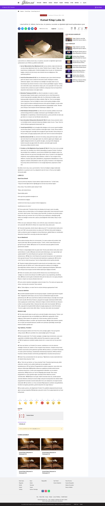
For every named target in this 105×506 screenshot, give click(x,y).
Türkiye (45, 2)
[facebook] (19, 28)
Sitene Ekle (41, 496)
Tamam (81, 504)
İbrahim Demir (30, 415)
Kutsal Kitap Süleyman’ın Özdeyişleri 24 (26, 453)
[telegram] (29, 28)
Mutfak (77, 2)
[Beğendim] (20, 400)
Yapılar (20, 487)
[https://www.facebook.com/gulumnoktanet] (43, 491)
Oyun (71, 2)
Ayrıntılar (76, 504)
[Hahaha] (48, 400)
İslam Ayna (21, 480)
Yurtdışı (66, 2)
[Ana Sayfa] (18, 11)
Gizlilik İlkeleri (64, 496)
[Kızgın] (42, 400)
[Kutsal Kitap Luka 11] (40, 45)
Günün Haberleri (57, 483)
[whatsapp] (25, 28)
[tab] (22, 424)
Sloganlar (21, 483)
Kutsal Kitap (27, 11)
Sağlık (50, 2)
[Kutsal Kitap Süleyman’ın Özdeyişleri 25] (52, 444)
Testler (39, 2)
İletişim (50, 496)
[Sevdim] (31, 400)
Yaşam (61, 2)
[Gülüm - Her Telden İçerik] (28, 2)
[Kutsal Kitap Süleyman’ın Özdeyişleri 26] (29, 463)
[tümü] (80, 3)
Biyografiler (44, 480)
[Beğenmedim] (37, 400)
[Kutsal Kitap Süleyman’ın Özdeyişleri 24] (29, 444)
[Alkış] (25, 400)
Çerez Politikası (56, 496)
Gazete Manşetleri (70, 483)
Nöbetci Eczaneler (70, 485)
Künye (46, 496)
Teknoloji (32, 485)
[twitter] (22, 28)
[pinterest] (35, 28)
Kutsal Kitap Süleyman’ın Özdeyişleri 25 (49, 453)
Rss (37, 496)
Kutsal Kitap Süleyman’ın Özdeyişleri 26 (26, 472)
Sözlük (20, 485)
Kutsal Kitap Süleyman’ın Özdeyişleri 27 (49, 472)
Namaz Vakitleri (69, 487)
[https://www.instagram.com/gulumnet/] (46, 491)
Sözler (56, 2)
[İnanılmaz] (53, 400)
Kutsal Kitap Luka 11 (35, 11)
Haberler (22, 11)
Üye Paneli (99, 7)
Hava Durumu (69, 480)
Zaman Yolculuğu (34, 489)
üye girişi (34, 428)
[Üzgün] (59, 400)
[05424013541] (49, 491)
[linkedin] (32, 28)
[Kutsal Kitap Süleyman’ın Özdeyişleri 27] (52, 463)
